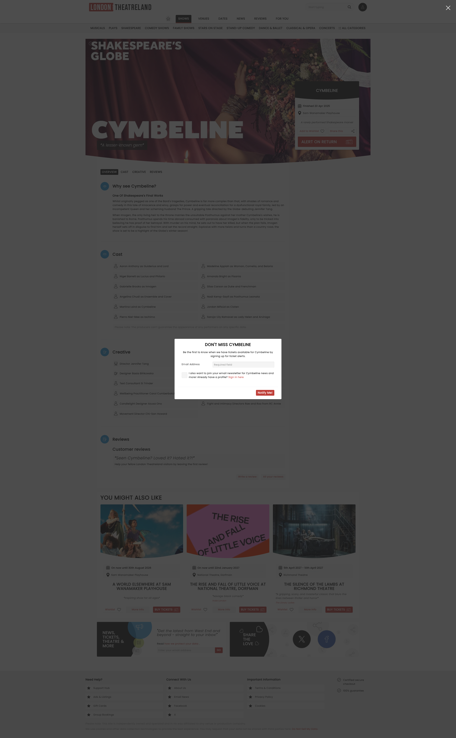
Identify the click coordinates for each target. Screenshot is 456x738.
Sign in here (236, 377)
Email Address (191, 364)
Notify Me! (265, 393)
